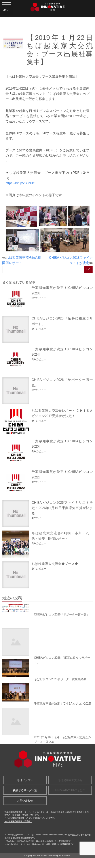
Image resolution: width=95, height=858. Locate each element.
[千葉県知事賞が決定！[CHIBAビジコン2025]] (47, 692)
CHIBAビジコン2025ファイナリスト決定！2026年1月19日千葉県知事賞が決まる (62, 508)
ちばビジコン (25, 780)
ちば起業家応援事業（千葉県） (18, 821)
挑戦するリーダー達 (25, 790)
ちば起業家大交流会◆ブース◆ (55, 564)
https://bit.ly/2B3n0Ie (20, 183)
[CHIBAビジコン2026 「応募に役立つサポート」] (47, 642)
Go (88, 269)
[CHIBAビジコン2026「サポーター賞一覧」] (47, 608)
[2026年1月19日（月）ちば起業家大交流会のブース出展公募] (47, 721)
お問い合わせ (25, 800)
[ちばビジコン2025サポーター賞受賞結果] (47, 668)
